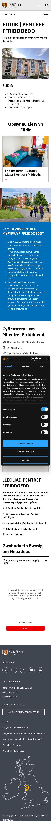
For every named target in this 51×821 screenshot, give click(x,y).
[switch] (44, 417)
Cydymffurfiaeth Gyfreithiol (15, 727)
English (46, 14)
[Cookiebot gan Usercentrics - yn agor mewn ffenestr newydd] (31, 359)
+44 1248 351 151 (10, 692)
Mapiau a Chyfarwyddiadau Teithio (23, 712)
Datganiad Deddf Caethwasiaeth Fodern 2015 (23, 733)
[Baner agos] (47, 359)
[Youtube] (32, 670)
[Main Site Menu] (39, 5)
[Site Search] (45, 5)
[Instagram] (23, 670)
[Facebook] (14, 670)
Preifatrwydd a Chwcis (13, 751)
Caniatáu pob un (25, 443)
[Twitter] (5, 670)
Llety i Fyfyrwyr (9, 14)
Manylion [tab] (26, 366)
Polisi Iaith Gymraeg (12, 745)
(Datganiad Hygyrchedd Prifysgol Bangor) (22, 739)
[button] (25, 562)
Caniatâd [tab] (9, 366)
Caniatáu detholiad (25, 452)
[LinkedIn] (40, 670)
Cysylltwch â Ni (9, 696)
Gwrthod (25, 460)
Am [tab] (41, 366)
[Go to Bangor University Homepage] (11, 5)
